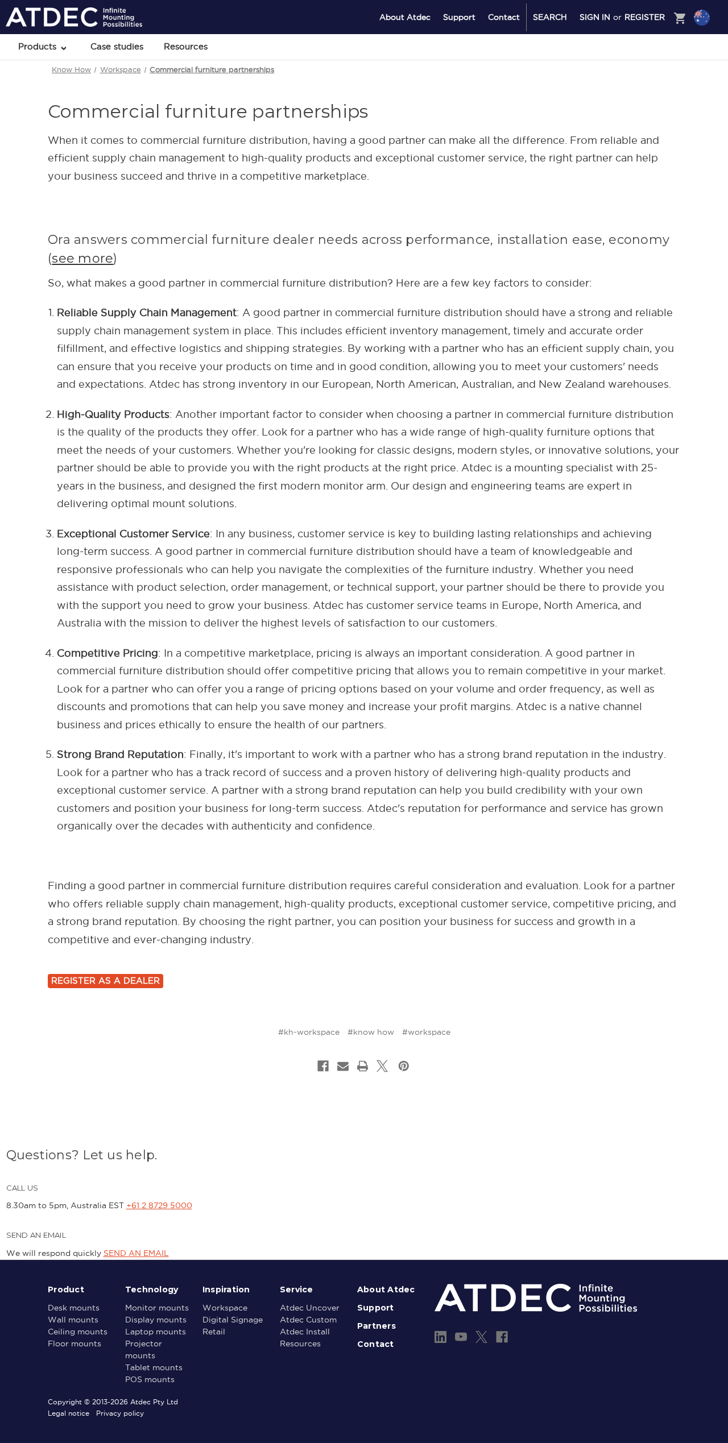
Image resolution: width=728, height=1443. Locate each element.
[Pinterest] (404, 1066)
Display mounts (156, 1319)
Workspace (224, 1307)
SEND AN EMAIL (136, 1253)
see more (82, 258)
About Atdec (405, 17)
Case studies (116, 46)
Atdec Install (305, 1331)
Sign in (595, 17)
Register (644, 17)
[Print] (363, 1066)
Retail (213, 1331)
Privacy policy (120, 1413)
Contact (504, 17)
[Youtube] (461, 1337)
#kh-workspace (309, 1031)
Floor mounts (74, 1343)
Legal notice (68, 1413)
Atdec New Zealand (653, 47)
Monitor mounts (157, 1307)
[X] (382, 1066)
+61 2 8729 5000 (159, 1205)
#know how (371, 1031)
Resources (186, 46)
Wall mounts (73, 1319)
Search (550, 17)
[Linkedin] (440, 1337)
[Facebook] (323, 1066)
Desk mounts (74, 1307)
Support (459, 17)
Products (38, 46)
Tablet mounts (154, 1367)
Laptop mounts (155, 1331)
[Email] (343, 1066)
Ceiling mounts (77, 1331)
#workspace (426, 1031)
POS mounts (150, 1379)
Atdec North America (655, 63)
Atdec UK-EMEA (647, 77)
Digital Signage (232, 1319)
